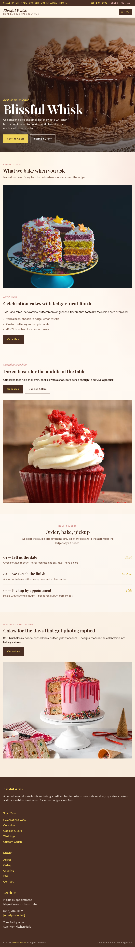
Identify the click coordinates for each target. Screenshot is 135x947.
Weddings (9, 836)
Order (114, 3)
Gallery (7, 865)
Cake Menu (13, 339)
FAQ (5, 876)
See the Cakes (15, 138)
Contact (126, 3)
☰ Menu (125, 11)
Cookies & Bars (38, 389)
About (7, 860)
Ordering (8, 870)
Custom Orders (13, 842)
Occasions (13, 651)
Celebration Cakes (14, 820)
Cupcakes (13, 389)
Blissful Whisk (19, 942)
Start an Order (43, 138)
